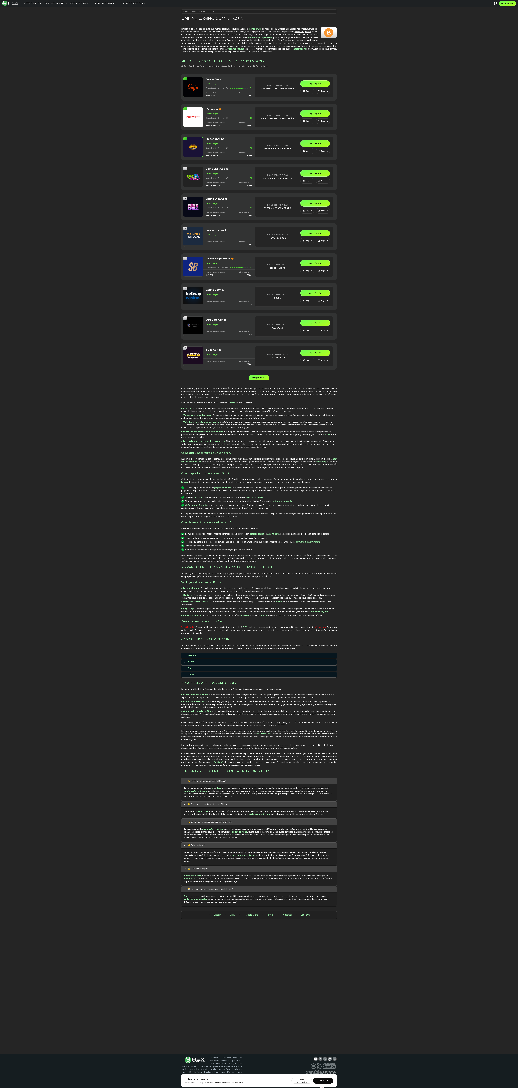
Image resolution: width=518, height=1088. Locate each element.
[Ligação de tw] (320, 1058)
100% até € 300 (277, 238)
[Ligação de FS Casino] (193, 126)
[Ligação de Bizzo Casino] (193, 363)
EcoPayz (305, 914)
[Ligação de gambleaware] (321, 1072)
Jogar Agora (315, 83)
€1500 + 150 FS (277, 268)
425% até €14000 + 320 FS (277, 178)
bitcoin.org (321, 461)
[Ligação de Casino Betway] (193, 303)
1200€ (277, 298)
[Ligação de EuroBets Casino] (193, 333)
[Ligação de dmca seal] (329, 1066)
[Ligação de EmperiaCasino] (193, 156)
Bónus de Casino (105, 3)
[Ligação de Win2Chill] (193, 216)
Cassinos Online (54, 3)
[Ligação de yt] (316, 1058)
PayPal (270, 914)
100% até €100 (278, 357)
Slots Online (31, 3)
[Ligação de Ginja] (193, 96)
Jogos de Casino (79, 3)
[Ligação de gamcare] (319, 1066)
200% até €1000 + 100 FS (277, 148)
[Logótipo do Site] (11, 3)
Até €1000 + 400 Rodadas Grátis (277, 118)
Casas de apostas (132, 3)
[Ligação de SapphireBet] (193, 275)
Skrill (232, 914)
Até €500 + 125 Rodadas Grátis (277, 88)
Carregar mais (257, 377)
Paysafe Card (251, 914)
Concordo (323, 1080)
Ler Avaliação (212, 84)
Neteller (287, 914)
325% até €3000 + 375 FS (277, 208)
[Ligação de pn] (325, 1058)
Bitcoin (217, 914)
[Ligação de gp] (330, 1058)
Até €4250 (277, 328)
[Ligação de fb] (335, 1058)
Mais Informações (301, 1080)
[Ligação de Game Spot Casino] (193, 186)
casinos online (254, 28)
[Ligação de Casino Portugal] (193, 244)
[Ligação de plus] (313, 1066)
